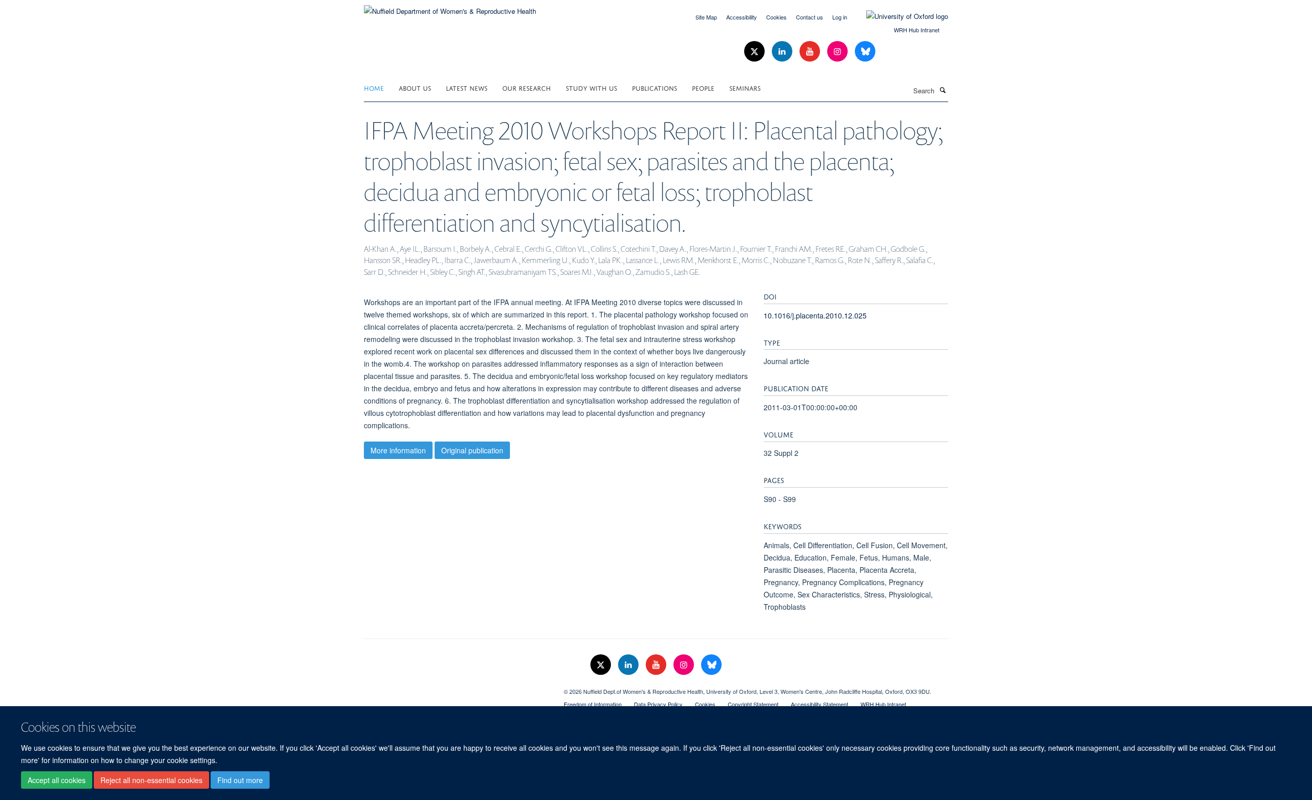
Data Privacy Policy (658, 704)
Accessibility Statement (819, 704)
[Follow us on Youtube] (810, 51)
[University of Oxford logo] (899, 16)
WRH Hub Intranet (916, 30)
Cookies (776, 17)
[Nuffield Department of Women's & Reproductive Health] (450, 7)
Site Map (706, 17)
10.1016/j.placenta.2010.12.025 (815, 315)
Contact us (809, 17)
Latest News (466, 87)
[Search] (942, 89)
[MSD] (456, 687)
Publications (654, 87)
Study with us (591, 87)
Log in (839, 17)
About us (415, 87)
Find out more (240, 780)
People (703, 87)
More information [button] (398, 450)
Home (374, 87)
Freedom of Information (593, 704)
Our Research (526, 87)
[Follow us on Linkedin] (783, 51)
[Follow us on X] (755, 51)
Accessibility (741, 17)
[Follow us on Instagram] (838, 51)
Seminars (745, 87)
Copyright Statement (753, 704)
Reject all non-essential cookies (151, 780)
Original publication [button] (472, 450)
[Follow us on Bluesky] (865, 51)
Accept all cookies (57, 780)
